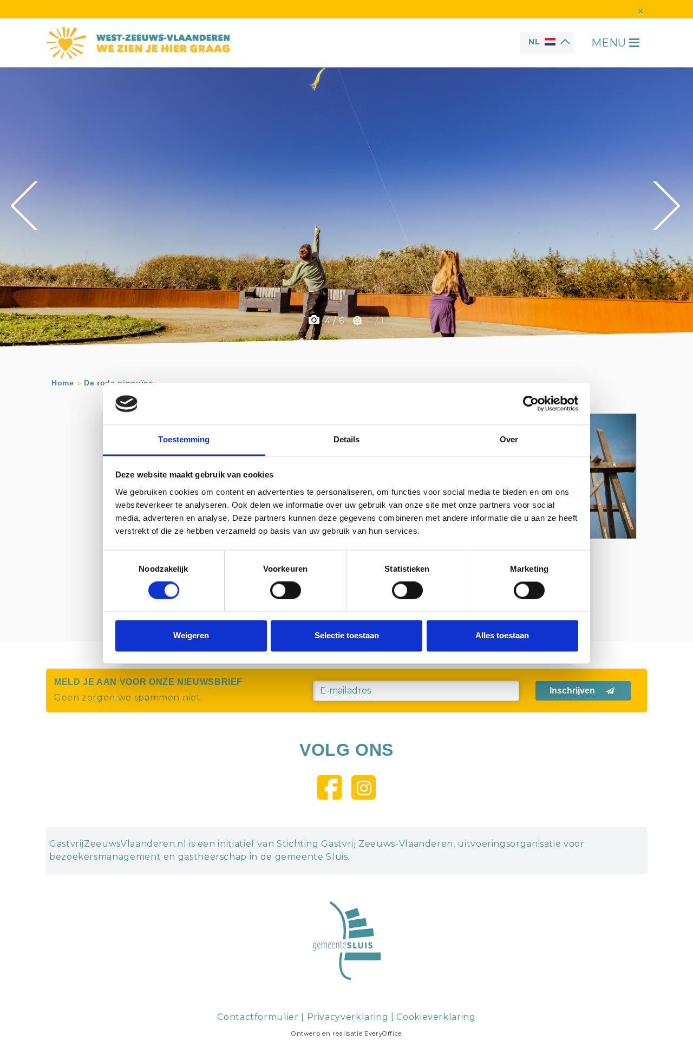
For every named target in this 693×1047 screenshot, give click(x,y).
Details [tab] (347, 439)
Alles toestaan (502, 635)
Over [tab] (509, 439)
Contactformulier (257, 1017)
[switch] (285, 590)
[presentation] (26, 205)
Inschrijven (572, 690)
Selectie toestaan (347, 635)
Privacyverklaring (348, 1017)
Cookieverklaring (435, 1017)
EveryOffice (383, 1033)
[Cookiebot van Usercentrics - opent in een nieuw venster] (530, 404)
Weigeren (191, 635)
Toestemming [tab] (184, 439)
